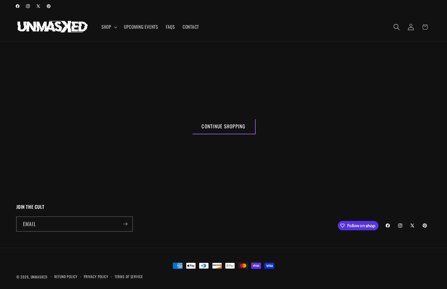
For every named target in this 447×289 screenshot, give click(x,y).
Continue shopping (223, 126)
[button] (109, 27)
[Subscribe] (125, 224)
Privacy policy (96, 276)
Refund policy (65, 276)
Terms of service (129, 276)
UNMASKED (39, 276)
